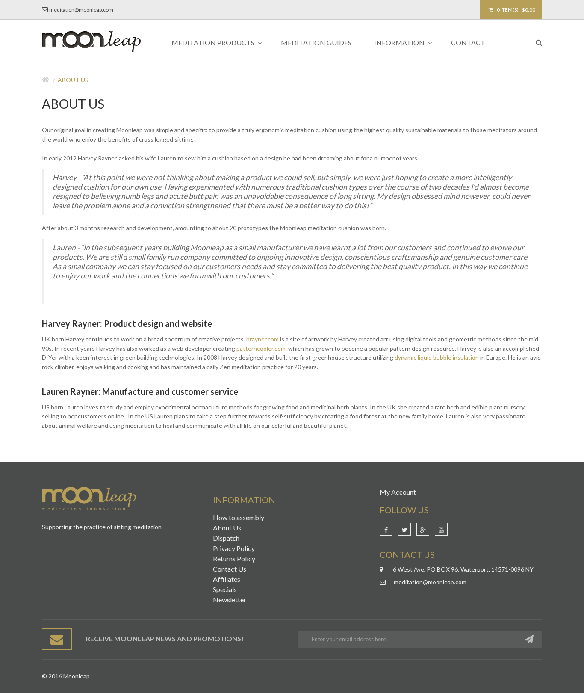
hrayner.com (262, 339)
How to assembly (238, 517)
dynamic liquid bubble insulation (437, 357)
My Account (398, 492)
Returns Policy (234, 558)
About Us (73, 79)
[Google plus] (422, 529)
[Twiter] (404, 529)
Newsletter (229, 599)
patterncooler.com (261, 348)
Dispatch (226, 538)
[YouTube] (441, 529)
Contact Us (229, 569)
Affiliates (226, 579)
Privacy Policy (234, 548)
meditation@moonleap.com (81, 9)
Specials (225, 589)
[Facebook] (386, 529)
